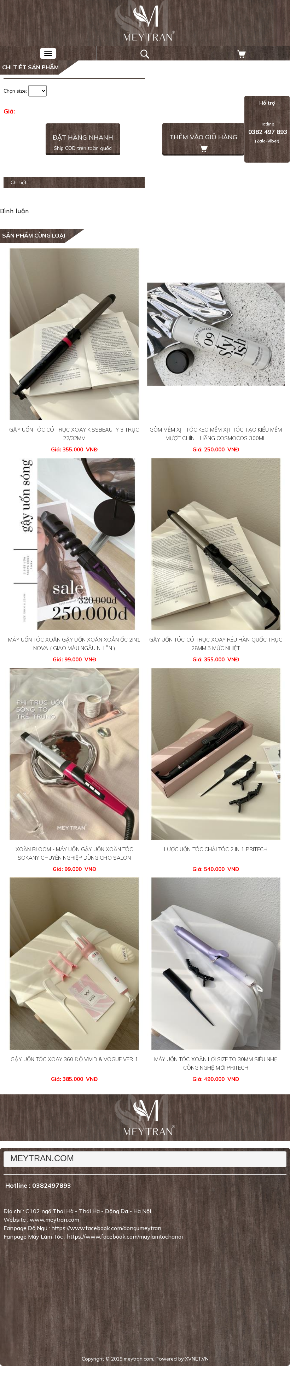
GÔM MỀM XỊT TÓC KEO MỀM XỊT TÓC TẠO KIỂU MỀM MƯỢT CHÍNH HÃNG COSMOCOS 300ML (216, 434)
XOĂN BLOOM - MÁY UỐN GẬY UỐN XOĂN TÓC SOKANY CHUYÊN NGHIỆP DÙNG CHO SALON (74, 853)
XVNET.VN (197, 1359)
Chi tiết (19, 182)
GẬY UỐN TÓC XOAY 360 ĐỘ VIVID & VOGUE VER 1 (74, 1059)
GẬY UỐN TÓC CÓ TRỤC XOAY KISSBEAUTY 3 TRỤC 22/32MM (74, 434)
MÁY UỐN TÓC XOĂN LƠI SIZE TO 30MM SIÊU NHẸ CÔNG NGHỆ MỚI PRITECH (215, 1063)
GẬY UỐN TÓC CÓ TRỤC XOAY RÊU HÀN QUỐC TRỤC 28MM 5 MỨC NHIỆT (215, 643)
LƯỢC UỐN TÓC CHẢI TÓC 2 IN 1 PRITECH (215, 849)
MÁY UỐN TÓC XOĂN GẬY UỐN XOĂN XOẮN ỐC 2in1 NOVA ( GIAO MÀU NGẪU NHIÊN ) (74, 643)
